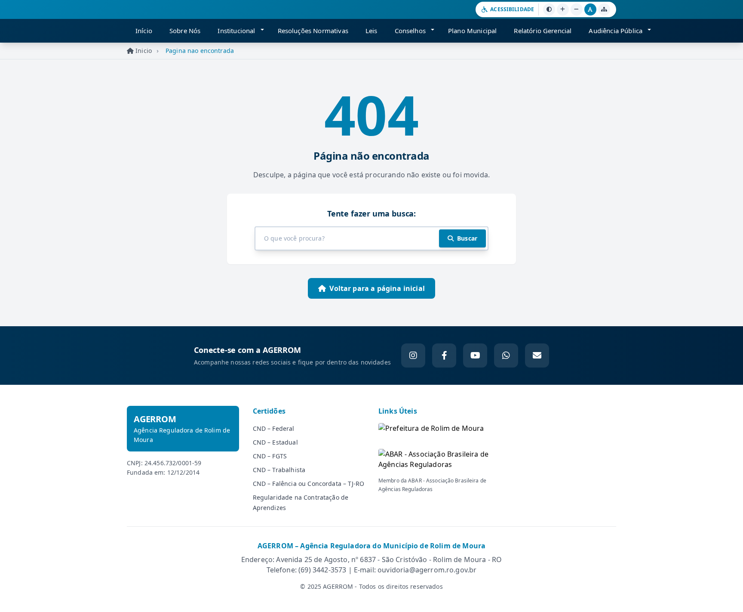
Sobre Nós (184, 30)
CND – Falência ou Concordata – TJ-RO (309, 483)
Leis (371, 30)
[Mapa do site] (604, 9)
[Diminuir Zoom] (577, 9)
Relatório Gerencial (542, 30)
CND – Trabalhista (279, 470)
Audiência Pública (615, 30)
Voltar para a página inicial (376, 288)
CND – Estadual (275, 442)
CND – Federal (274, 428)
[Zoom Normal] (590, 9)
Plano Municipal (472, 30)
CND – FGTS (270, 456)
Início (143, 30)
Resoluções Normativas (313, 30)
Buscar (467, 238)
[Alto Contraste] (549, 9)
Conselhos (410, 30)
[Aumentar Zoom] (563, 9)
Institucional (236, 30)
